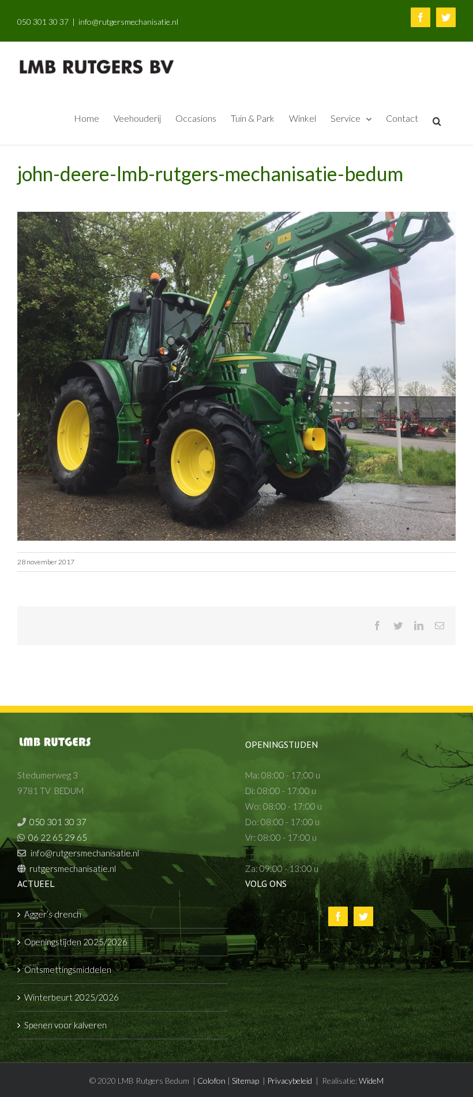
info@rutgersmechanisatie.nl (128, 22)
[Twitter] (363, 916)
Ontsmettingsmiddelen (67, 969)
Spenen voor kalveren (65, 1025)
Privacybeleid (289, 1080)
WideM (371, 1080)
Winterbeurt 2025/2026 (71, 997)
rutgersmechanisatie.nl (72, 868)
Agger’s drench (52, 914)
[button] (437, 120)
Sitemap (245, 1080)
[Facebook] (338, 916)
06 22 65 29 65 (57, 837)
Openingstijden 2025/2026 (75, 942)
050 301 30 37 (43, 22)
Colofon (211, 1080)
